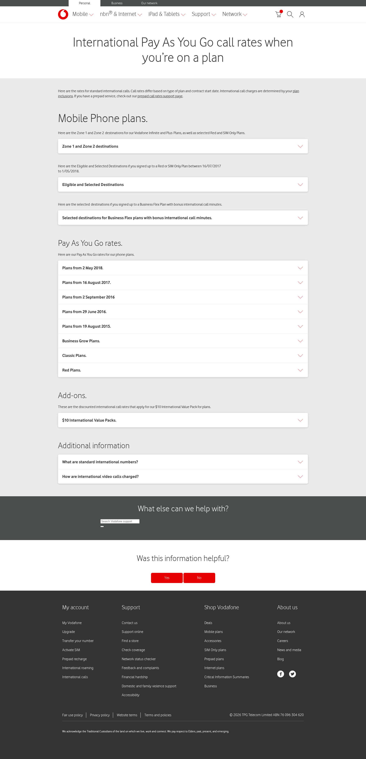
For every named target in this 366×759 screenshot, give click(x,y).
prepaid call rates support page (160, 96)
